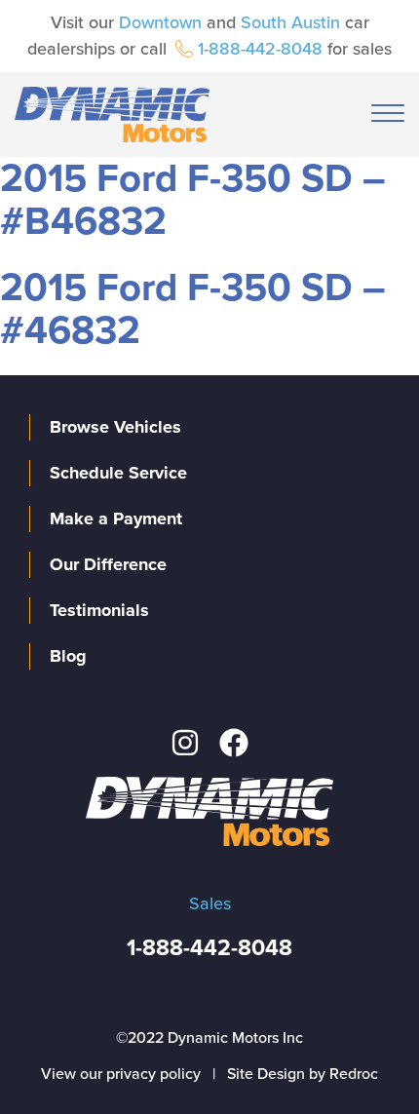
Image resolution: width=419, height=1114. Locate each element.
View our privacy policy (121, 1074)
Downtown (160, 22)
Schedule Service (118, 472)
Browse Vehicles (115, 427)
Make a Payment (116, 518)
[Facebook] (233, 742)
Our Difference (108, 564)
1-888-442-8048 (260, 48)
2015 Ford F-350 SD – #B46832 (193, 200)
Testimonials (99, 610)
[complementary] (360, 1055)
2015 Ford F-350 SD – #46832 (193, 309)
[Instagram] (185, 742)
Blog (68, 656)
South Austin (290, 22)
